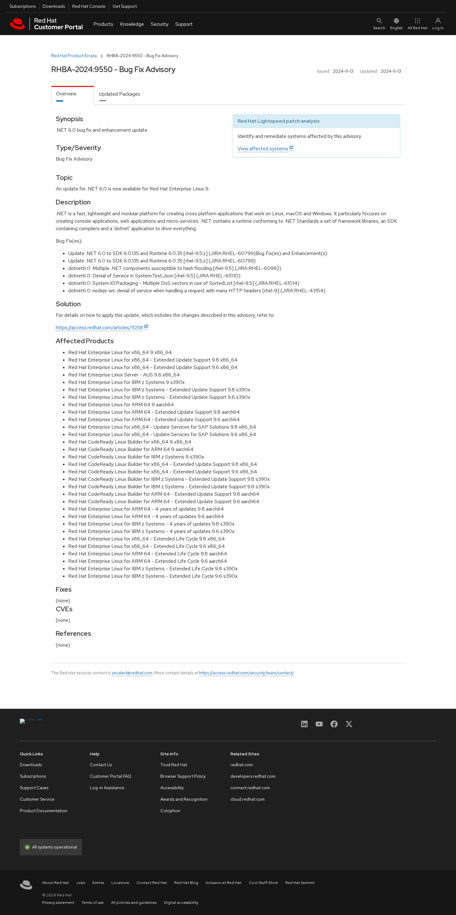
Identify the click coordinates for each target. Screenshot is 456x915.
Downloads (54, 6)
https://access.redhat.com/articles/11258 (99, 327)
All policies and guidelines (134, 902)
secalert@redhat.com (132, 673)
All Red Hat (417, 27)
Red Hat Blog (186, 882)
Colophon (170, 810)
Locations (120, 882)
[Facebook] (334, 726)
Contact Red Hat (151, 882)
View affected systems (263, 148)
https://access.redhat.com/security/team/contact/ (246, 673)
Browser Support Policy (183, 776)
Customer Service (37, 799)
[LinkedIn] (304, 726)
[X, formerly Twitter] (349, 726)
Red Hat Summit (300, 882)
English (396, 27)
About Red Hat (55, 882)
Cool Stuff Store (263, 882)
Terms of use (93, 902)
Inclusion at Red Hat (223, 882)
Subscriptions (23, 6)
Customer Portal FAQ (110, 776)
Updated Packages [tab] (119, 94)
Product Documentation (43, 810)
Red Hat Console (88, 6)
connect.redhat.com (250, 787)
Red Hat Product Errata (74, 55)
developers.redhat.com (252, 776)
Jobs (80, 882)
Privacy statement (58, 902)
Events (98, 882)
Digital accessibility (181, 902)
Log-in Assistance (107, 787)
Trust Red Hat (173, 764)
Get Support (125, 6)
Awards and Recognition (184, 799)
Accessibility (172, 787)
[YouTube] (319, 726)
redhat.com (241, 764)
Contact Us (101, 764)
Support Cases (34, 787)
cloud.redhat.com (247, 799)
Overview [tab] (66, 93)
